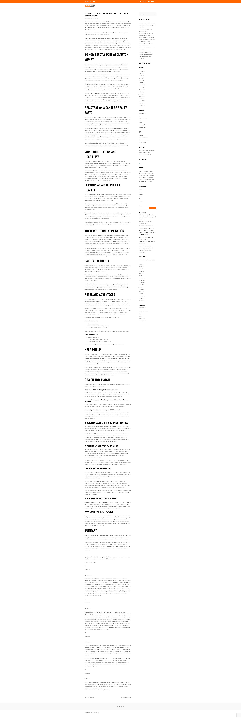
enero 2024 (141, 105)
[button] (146, 1)
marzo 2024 (142, 100)
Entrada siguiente (126, 697)
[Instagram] (123, 706)
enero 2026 (141, 87)
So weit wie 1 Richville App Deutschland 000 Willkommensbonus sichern (146, 31)
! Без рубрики (142, 113)
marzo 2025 (142, 89)
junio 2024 (141, 94)
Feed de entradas (143, 137)
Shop (140, 196)
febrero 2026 (142, 85)
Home (140, 189)
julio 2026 (141, 73)
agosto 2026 (142, 71)
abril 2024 (141, 98)
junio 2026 (141, 75)
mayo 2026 (141, 78)
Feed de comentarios (144, 140)
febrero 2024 (142, 103)
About (140, 192)
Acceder (141, 135)
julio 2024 (141, 91)
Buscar (140, 205)
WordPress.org (142, 142)
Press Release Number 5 (145, 154)
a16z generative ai (143, 118)
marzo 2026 (142, 82)
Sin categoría (88, 18)
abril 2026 (141, 80)
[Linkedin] (121, 706)
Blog (140, 198)
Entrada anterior (89, 697)
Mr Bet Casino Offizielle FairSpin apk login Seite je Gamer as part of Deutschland (147, 25)
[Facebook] (117, 706)
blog (140, 120)
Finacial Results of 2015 (144, 152)
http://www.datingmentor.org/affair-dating (100, 690)
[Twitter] (119, 706)
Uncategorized (142, 127)
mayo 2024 (141, 96)
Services (141, 194)
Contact (141, 201)
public (140, 122)
